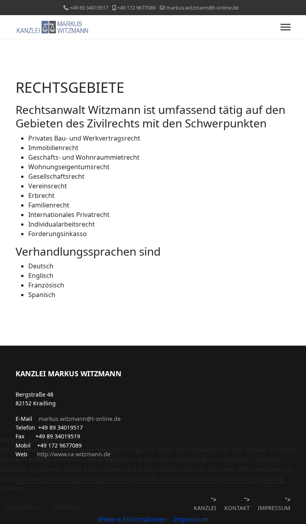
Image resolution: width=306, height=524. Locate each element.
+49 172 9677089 (136, 7)
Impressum (191, 519)
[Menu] (285, 27)
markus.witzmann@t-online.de (202, 7)
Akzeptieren (23, 506)
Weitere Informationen (132, 519)
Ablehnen (67, 506)
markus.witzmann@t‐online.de (80, 418)
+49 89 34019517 (89, 7)
